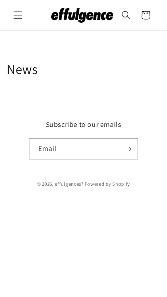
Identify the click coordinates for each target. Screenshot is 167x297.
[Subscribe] (128, 148)
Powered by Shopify (107, 184)
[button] (18, 15)
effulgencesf (69, 184)
